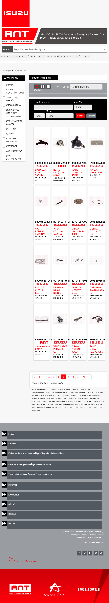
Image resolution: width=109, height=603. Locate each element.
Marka (49, 111)
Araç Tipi (78, 102)
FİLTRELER (11, 146)
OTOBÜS (12, 514)
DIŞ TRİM (11, 128)
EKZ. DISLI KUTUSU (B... (40, 290)
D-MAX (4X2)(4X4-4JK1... (78, 231)
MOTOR (10, 84)
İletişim (11, 434)
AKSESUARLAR (14, 151)
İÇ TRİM (10, 133)
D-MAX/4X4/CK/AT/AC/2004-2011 (46, 407)
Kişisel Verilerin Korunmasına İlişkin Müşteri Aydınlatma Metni (36, 453)
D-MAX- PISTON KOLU (76, 349)
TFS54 (62, 395)
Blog (11, 558)
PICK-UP (12, 523)
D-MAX (37, 410)
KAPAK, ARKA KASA (96, 171)
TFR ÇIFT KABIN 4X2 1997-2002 (76, 389)
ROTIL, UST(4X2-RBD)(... (58, 172)
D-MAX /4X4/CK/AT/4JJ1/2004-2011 (69, 404)
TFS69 (93, 395)
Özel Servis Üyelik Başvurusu (22, 561)
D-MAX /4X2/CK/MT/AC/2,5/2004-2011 (89, 401)
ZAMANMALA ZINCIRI (42, 348)
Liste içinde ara (41, 102)
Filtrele (80, 115)
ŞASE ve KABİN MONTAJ (14, 123)
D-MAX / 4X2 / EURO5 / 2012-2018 (53, 389)
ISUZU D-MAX (36, 389)
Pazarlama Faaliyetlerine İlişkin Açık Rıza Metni (29, 464)
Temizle (91, 115)
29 (84, 377)
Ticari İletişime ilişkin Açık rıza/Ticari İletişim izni (30, 474)
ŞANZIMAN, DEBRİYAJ (12, 99)
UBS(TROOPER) (45, 398)
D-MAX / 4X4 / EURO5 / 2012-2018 (66, 392)
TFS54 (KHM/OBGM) (84, 395)
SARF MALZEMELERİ (13, 157)
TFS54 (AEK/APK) (70, 395)
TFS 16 (57, 395)
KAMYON (12, 485)
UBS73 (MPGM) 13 (57, 398)
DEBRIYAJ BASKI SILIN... (58, 290)
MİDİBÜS (12, 504)
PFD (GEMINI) (50, 395)
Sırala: (66, 87)
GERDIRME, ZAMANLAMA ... (97, 290)
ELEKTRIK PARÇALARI (12, 140)
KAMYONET (13, 494)
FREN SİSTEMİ (13, 105)
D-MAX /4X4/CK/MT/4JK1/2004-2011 (63, 401)
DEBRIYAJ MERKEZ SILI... (77, 290)
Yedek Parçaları (20, 70)
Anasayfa (7, 70)
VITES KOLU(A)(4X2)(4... (58, 231)
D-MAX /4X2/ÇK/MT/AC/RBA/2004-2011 (77, 398)
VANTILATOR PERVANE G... (60, 349)
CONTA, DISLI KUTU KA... (96, 231)
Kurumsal (12, 443)
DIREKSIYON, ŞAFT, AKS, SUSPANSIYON (13, 113)
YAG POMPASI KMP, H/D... (41, 231)
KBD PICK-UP (40, 395)
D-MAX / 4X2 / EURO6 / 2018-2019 (70, 407)
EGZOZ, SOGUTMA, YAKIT (15, 91)
